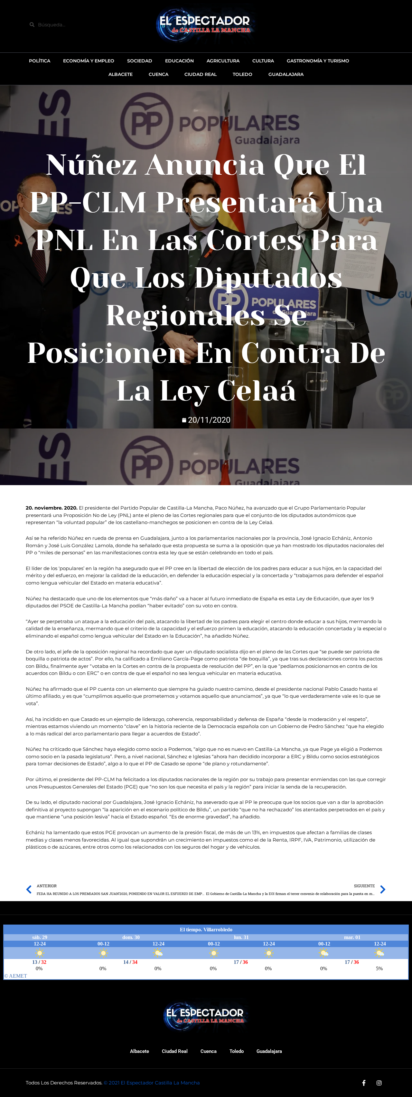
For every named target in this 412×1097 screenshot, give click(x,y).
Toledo (236, 1051)
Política (39, 61)
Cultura (263, 61)
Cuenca (209, 1051)
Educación (179, 61)
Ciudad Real (175, 1051)
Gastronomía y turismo (318, 61)
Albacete (139, 1051)
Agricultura (223, 61)
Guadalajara (269, 1051)
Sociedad (139, 61)
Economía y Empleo (88, 61)
